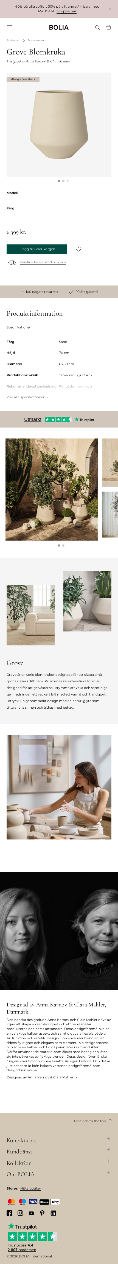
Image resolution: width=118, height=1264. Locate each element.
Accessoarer (35, 40)
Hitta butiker (30, 1188)
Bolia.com (14, 40)
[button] (59, 181)
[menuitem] (9, 27)
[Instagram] (20, 1213)
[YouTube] (31, 1213)
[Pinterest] (42, 1213)
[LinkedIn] (53, 1213)
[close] (109, 9)
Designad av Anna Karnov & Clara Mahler (40, 1077)
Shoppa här (67, 11)
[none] (59, 27)
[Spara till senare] (78, 249)
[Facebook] (9, 1213)
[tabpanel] (59, 370)
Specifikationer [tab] (19, 327)
